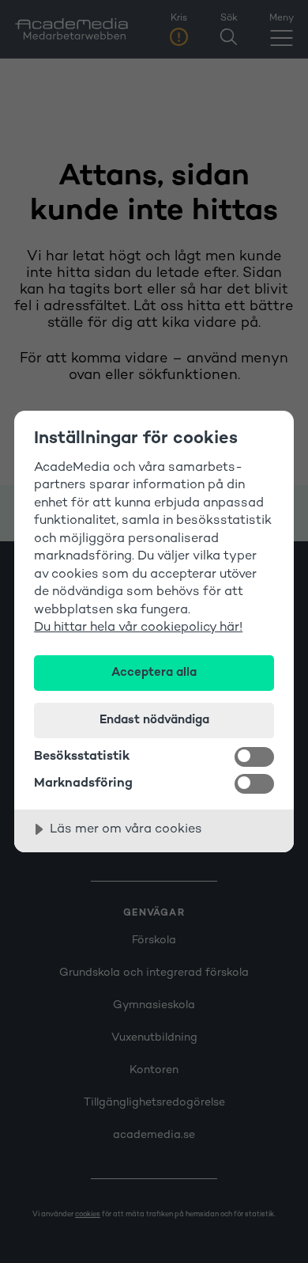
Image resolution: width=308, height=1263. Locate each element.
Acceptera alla (154, 672)
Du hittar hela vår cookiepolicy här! (138, 628)
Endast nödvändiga (154, 720)
